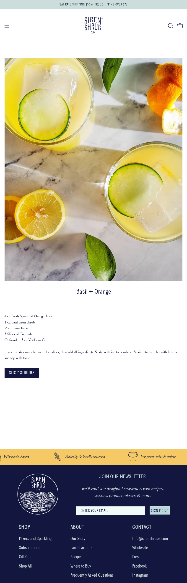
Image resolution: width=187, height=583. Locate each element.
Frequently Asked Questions (92, 575)
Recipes (76, 557)
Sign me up (159, 511)
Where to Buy (80, 566)
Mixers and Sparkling (35, 539)
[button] (170, 26)
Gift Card (26, 557)
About (77, 527)
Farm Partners (81, 548)
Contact (141, 527)
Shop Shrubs (22, 373)
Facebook (139, 566)
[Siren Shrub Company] (93, 26)
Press (136, 557)
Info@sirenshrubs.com (150, 539)
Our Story (77, 539)
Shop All (25, 566)
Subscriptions (29, 548)
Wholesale (140, 548)
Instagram (140, 575)
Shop (24, 527)
